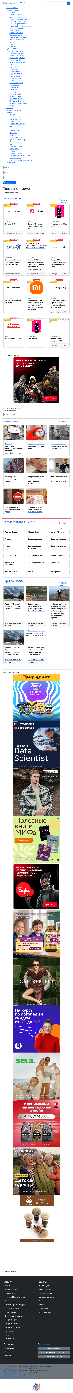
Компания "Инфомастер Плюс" (13, 1372)
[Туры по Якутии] (63, 584)
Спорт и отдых (10, 1312)
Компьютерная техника (14, 1301)
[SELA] (36, 1076)
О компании (9, 1348)
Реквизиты (9, 1352)
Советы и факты (45, 1312)
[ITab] (36, 934)
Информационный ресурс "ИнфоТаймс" (54, 1352)
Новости (42, 1305)
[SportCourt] (36, 792)
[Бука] (36, 380)
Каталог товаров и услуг (19, 522)
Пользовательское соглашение (13, 1374)
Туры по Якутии (13, 581)
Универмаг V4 (23, 3)
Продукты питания (12, 1308)
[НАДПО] (36, 1029)
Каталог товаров (45, 1293)
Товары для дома (11, 1324)
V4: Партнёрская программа (53, 1356)
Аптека (7, 1286)
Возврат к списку (9, 414)
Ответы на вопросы (10, 421)
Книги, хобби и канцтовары (15, 1297)
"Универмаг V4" (8, 1368)
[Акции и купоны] (63, 201)
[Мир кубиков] (36, 697)
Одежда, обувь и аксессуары (15, 1305)
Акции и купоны (14, 198)
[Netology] (36, 744)
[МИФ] (36, 839)
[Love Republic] (36, 981)
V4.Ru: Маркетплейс (53, 1348)
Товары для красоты (12, 1327)
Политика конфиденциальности (13, 1376)
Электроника (10, 1339)
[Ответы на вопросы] (63, 423)
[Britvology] (36, 1218)
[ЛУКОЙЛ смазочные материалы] (36, 1123)
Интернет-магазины (46, 1297)
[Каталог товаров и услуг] (63, 526)
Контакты (8, 1356)
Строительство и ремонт (14, 1316)
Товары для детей (11, 1320)
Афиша (41, 1301)
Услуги (7, 1335)
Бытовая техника (11, 1289)
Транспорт (9, 1331)
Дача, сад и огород (12, 1293)
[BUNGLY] (36, 1171)
